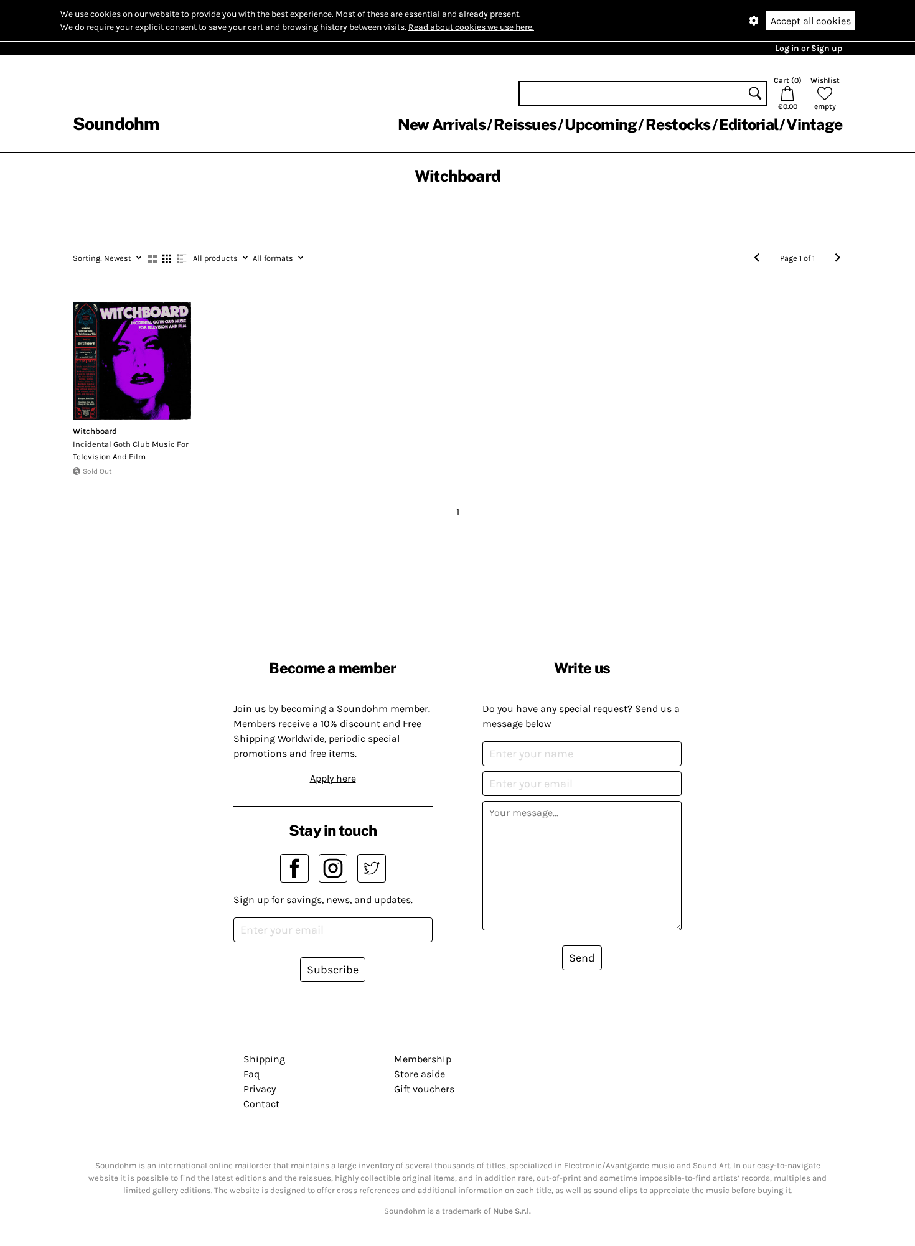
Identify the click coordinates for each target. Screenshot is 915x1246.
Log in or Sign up (808, 48)
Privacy (259, 1089)
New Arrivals (442, 124)
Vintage (814, 124)
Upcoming (601, 124)
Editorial (748, 124)
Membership (422, 1059)
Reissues (525, 124)
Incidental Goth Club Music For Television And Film (131, 450)
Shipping (264, 1059)
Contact (261, 1104)
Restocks (678, 124)
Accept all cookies (811, 21)
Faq (251, 1074)
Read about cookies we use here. (471, 27)
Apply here (333, 778)
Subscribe (333, 970)
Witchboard (95, 431)
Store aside (419, 1074)
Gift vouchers (424, 1089)
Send (582, 958)
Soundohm (116, 123)
